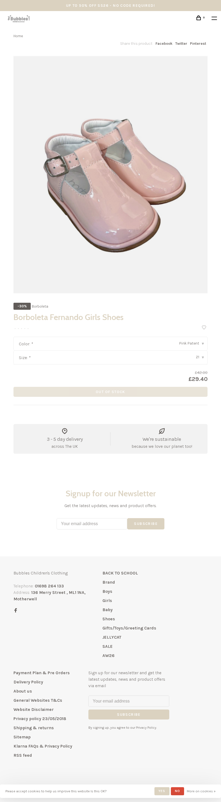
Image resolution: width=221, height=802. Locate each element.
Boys (107, 591)
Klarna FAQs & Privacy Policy (42, 746)
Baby (107, 609)
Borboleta (40, 306)
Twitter (181, 43)
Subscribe (146, 523)
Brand (108, 582)
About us (22, 691)
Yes (161, 791)
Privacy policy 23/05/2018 (39, 718)
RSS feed (22, 755)
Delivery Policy (28, 681)
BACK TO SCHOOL (120, 573)
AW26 (108, 655)
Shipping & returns (33, 727)
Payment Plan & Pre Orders (41, 672)
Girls (107, 600)
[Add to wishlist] (204, 328)
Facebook (164, 43)
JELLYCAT (111, 637)
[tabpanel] (110, 174)
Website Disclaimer (33, 709)
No (177, 791)
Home (18, 36)
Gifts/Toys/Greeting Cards (129, 628)
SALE (107, 646)
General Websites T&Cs (37, 700)
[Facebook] (15, 610)
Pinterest (198, 43)
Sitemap (22, 736)
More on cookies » (201, 791)
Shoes (108, 618)
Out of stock (110, 392)
